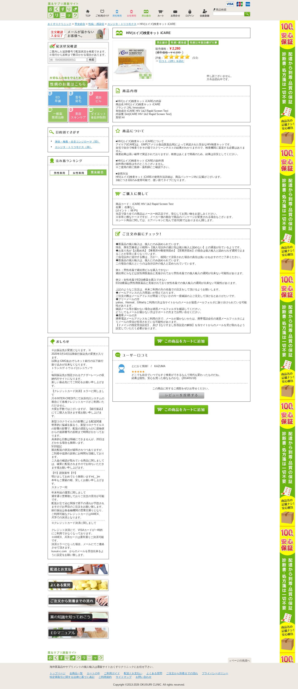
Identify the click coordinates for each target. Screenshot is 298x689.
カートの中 (93, 673)
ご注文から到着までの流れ (182, 673)
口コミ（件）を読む (171, 61)
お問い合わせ (143, 676)
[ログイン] (190, 14)
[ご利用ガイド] (102, 14)
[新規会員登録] (204, 14)
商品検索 (221, 9)
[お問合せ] (175, 14)
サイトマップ (124, 676)
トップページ (57, 673)
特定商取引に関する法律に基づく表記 (72, 676)
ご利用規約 (105, 676)
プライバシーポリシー (215, 673)
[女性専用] (131, 14)
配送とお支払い (133, 673)
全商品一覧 (76, 673)
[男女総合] (146, 14)
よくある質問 (154, 673)
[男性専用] (117, 14)
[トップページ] (87, 14)
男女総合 (97, 172)
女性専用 (78, 172)
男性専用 (59, 172)
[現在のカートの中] (160, 14)
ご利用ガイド (112, 673)
